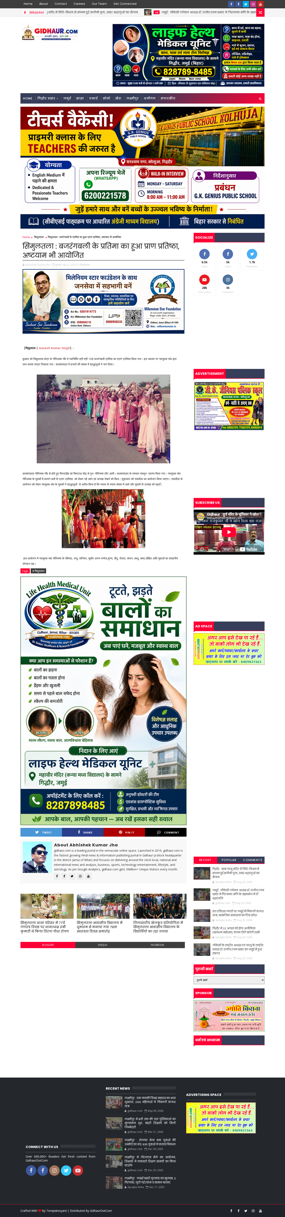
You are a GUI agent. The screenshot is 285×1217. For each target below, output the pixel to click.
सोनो (106, 98)
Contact (61, 4)
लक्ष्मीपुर (132, 98)
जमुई (88, 12)
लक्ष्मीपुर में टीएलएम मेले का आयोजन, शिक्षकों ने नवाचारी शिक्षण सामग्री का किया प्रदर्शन (150, 1161)
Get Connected (124, 4)
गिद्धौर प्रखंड (46, 98)
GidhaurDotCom (101, 1211)
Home (28, 4)
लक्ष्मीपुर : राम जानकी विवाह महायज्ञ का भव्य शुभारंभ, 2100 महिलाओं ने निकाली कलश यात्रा (150, 1102)
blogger (48, 945)
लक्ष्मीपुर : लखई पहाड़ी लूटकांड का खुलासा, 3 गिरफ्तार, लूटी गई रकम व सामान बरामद (150, 1180)
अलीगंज (150, 98)
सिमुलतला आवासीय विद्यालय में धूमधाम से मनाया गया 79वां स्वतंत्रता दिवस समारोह (99, 927)
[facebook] (231, 4)
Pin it (129, 832)
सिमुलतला (39, 237)
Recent (205, 860)
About (43, 4)
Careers (79, 4)
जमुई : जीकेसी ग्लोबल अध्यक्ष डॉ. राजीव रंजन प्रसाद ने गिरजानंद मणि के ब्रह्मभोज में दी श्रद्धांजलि (152, 12)
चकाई (93, 98)
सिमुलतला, (85, 265)
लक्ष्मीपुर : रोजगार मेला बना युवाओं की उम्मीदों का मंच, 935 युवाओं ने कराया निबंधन (150, 1142)
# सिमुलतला (38, 571)
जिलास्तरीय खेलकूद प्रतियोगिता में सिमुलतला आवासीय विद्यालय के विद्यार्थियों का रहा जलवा (158, 927)
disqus (102, 945)
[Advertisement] (103, 981)
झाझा (80, 98)
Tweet (47, 832)
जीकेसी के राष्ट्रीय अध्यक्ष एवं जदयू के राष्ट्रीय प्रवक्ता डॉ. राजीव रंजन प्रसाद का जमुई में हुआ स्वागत (237, 949)
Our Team (99, 4)
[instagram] (253, 4)
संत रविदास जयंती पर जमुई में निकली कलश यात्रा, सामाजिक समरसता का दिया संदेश (238, 913)
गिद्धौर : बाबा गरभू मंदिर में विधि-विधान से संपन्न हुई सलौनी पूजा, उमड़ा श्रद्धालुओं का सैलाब (236, 873)
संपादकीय (168, 98)
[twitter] (246, 4)
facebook (157, 945)
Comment (171, 832)
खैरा (118, 98)
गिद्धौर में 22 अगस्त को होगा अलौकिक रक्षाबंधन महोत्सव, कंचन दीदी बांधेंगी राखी (236, 930)
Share (87, 832)
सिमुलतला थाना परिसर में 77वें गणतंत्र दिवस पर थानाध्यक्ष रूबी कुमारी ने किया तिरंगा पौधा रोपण (44, 927)
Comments (252, 860)
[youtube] (260, 4)
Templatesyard (56, 1211)
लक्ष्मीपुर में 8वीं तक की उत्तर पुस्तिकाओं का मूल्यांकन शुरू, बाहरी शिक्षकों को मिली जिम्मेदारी (150, 1123)
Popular (229, 860)
